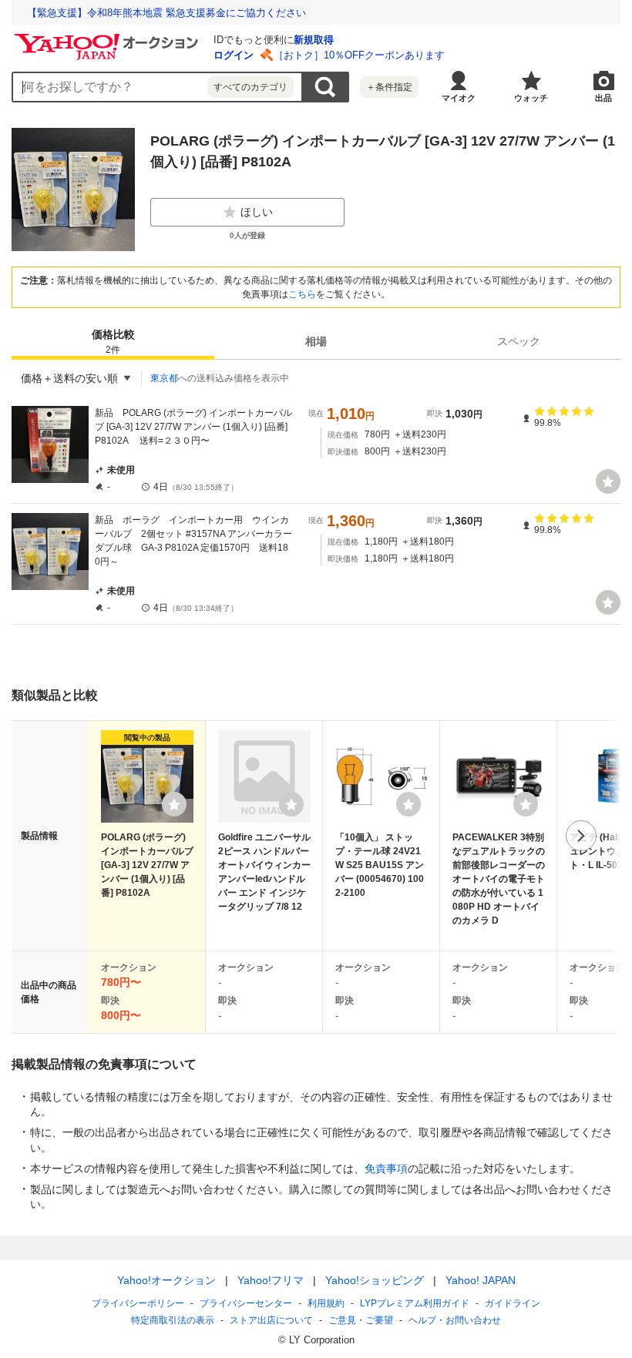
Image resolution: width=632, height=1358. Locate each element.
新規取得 (314, 39)
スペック (518, 341)
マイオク (459, 97)
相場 (316, 341)
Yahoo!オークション (166, 1280)
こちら (302, 294)
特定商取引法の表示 (172, 1320)
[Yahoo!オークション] (109, 38)
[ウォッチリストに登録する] (174, 804)
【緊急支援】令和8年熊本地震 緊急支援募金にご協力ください (166, 12)
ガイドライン (512, 1303)
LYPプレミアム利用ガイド (414, 1303)
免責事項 (386, 1168)
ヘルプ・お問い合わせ (454, 1320)
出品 (603, 97)
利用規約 (326, 1303)
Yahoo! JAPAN (480, 1280)
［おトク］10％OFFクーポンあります (359, 55)
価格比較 (113, 341)
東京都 (164, 378)
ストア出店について (271, 1320)
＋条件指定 (389, 87)
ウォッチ (531, 97)
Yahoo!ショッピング (374, 1280)
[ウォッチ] (608, 481)
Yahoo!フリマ (270, 1280)
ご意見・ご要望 (360, 1320)
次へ (581, 835)
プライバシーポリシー (138, 1303)
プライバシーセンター (246, 1303)
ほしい (256, 212)
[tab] (113, 341)
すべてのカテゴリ (250, 87)
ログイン (233, 55)
